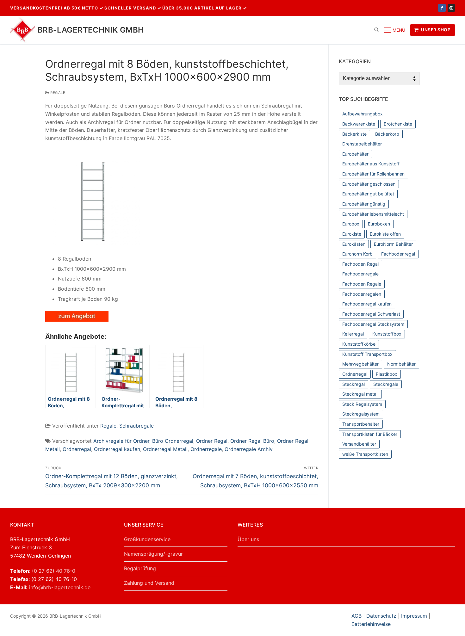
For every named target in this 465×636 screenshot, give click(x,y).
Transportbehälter (360, 424)
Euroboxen (379, 223)
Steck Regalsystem (362, 404)
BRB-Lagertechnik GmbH (91, 29)
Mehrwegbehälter (360, 364)
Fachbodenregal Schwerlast (371, 314)
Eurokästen (353, 244)
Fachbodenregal (398, 253)
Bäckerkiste (354, 134)
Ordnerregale (206, 449)
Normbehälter (401, 364)
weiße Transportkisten (365, 454)
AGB (357, 616)
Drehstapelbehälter (362, 143)
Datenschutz (381, 616)
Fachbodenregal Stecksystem (373, 324)
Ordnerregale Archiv (249, 449)
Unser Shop (435, 29)
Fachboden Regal (360, 264)
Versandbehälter (359, 444)
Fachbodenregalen (361, 294)
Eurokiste (351, 234)
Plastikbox (386, 374)
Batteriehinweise (371, 624)
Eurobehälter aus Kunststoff (371, 163)
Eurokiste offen (385, 234)
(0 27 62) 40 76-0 (53, 571)
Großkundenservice (147, 539)
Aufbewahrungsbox (362, 113)
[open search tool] (376, 30)
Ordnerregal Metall (165, 449)
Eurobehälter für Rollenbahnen (373, 173)
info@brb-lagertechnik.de (59, 587)
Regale (57, 92)
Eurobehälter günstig (363, 204)
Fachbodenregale (360, 273)
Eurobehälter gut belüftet (368, 193)
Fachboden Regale (361, 284)
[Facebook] (441, 7)
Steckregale (385, 384)
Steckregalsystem (361, 414)
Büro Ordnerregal (172, 441)
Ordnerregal (77, 449)
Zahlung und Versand (149, 583)
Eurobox (350, 223)
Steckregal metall (360, 394)
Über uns (248, 539)
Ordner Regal (211, 441)
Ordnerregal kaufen (117, 449)
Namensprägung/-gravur (153, 554)
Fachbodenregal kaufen (367, 303)
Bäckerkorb (387, 134)
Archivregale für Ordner (121, 441)
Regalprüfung (140, 568)
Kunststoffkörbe (358, 344)
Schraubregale (136, 426)
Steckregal (353, 384)
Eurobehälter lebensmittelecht (373, 214)
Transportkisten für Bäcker (369, 434)
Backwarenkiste (358, 124)
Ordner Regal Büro (252, 441)
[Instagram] (451, 7)
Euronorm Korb (357, 253)
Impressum (414, 616)
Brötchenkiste (398, 124)
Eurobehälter (355, 154)
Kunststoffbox (386, 334)
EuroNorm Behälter (393, 244)
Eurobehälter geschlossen (368, 184)
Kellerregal (353, 334)
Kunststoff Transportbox (367, 354)
